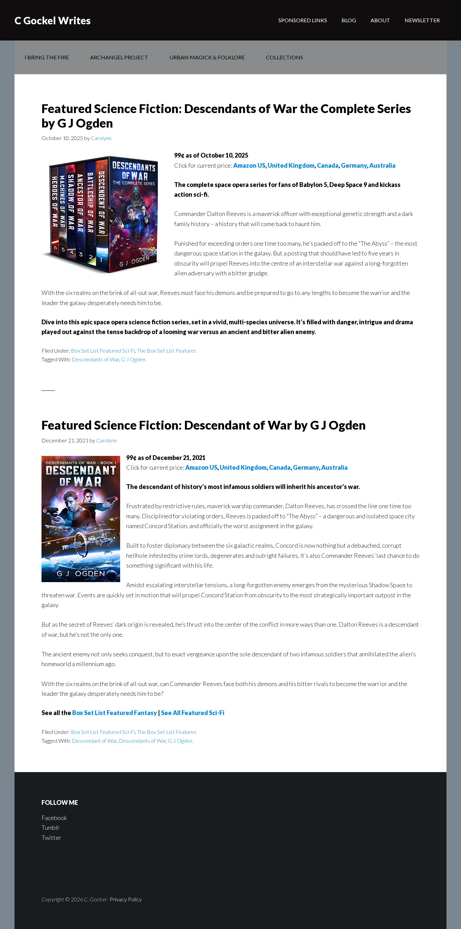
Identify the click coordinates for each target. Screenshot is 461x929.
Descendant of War (94, 740)
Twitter (51, 837)
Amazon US (249, 165)
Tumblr (51, 827)
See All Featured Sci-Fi (192, 712)
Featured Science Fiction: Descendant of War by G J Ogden (204, 424)
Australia (382, 165)
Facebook (54, 817)
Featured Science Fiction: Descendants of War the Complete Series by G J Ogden (226, 115)
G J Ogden (133, 359)
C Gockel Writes (53, 20)
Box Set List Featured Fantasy (114, 712)
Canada (327, 165)
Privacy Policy (126, 899)
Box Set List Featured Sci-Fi (103, 350)
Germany (354, 165)
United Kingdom (291, 165)
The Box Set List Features (166, 350)
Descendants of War (95, 359)
